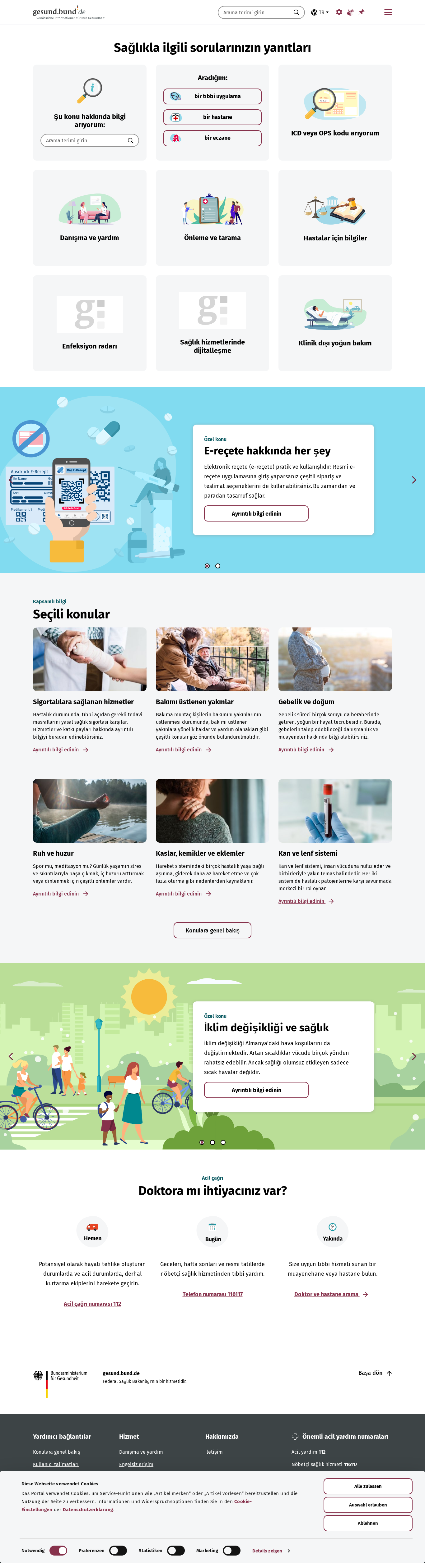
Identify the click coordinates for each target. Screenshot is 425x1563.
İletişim (214, 1452)
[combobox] (253, 12)
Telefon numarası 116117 (213, 1294)
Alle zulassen (368, 1486)
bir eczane (217, 137)
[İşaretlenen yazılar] (361, 12)
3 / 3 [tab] (223, 1142)
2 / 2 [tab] (218, 566)
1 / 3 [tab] (202, 1142)
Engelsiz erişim (136, 1464)
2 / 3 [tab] (212, 1142)
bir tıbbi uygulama (217, 96)
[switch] (118, 1551)
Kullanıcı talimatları (56, 1464)
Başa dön (371, 1372)
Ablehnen (368, 1523)
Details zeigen (267, 1551)
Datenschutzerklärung (88, 1509)
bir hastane (217, 117)
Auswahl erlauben (368, 1505)
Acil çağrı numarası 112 (92, 1304)
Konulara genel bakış (213, 930)
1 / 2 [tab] (207, 566)
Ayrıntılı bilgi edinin (256, 513)
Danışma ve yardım (141, 1452)
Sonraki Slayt (414, 480)
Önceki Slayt (11, 480)
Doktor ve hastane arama (327, 1294)
